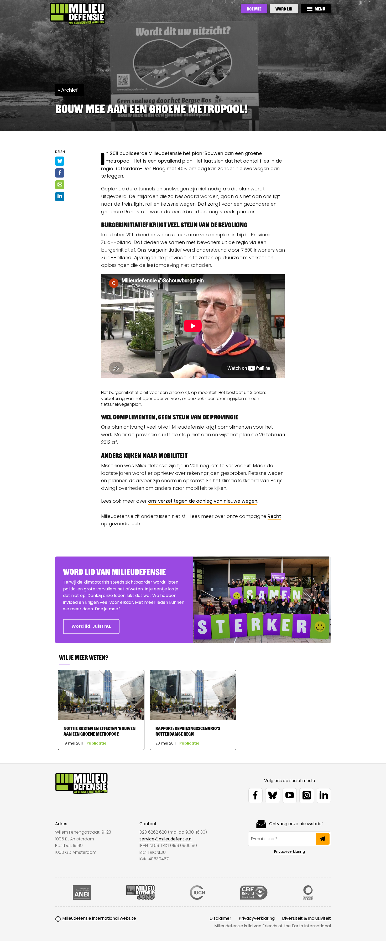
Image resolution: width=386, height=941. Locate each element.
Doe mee (254, 9)
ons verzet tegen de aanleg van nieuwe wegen (202, 501)
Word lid (283, 9)
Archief (69, 90)
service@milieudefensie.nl (165, 839)
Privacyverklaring (289, 851)
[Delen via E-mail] (59, 184)
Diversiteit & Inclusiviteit (306, 918)
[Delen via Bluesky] (59, 161)
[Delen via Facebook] (59, 173)
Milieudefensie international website (99, 918)
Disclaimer (220, 918)
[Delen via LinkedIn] (59, 196)
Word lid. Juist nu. (91, 626)
